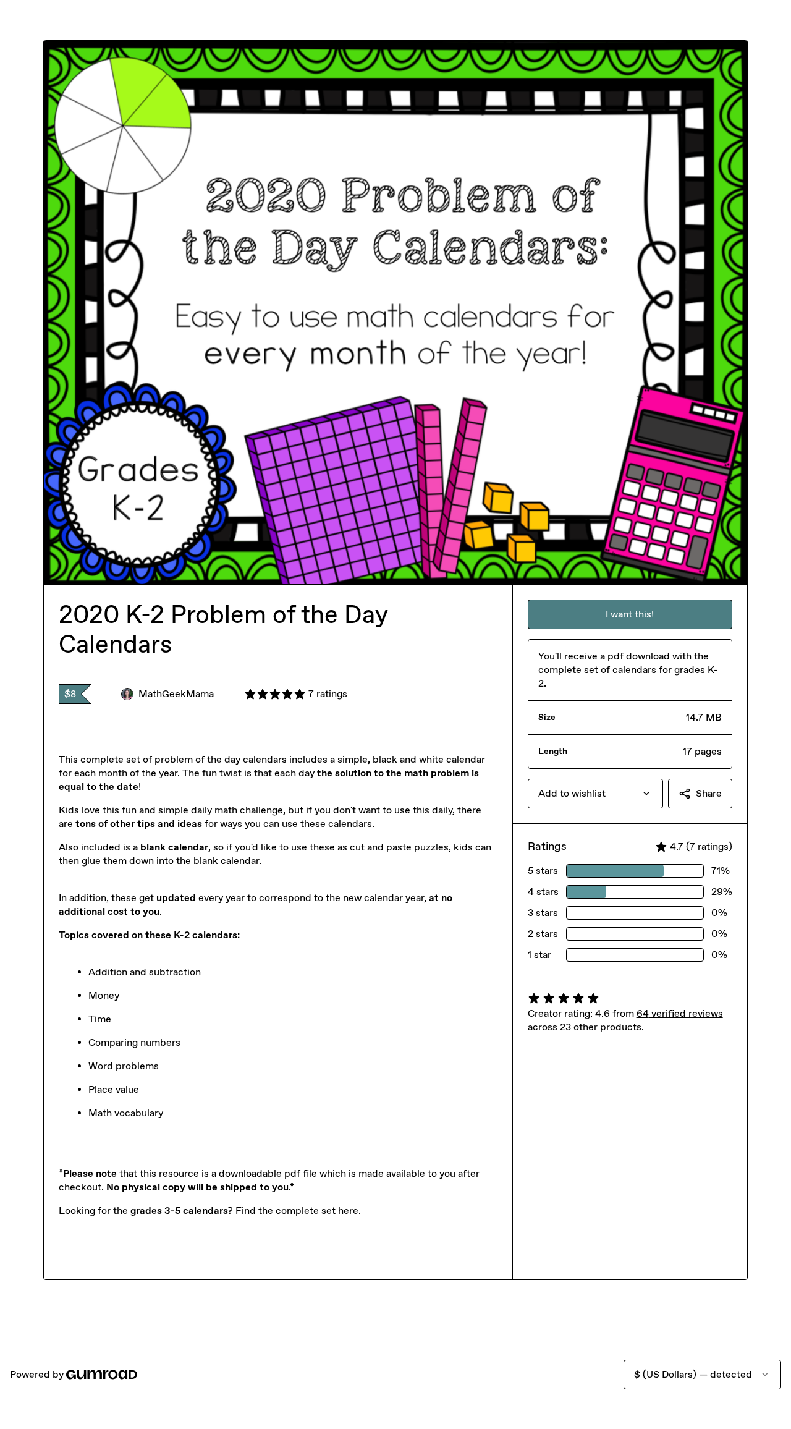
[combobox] (595, 793)
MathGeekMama (176, 694)
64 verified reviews (680, 1013)
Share (709, 793)
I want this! (630, 614)
